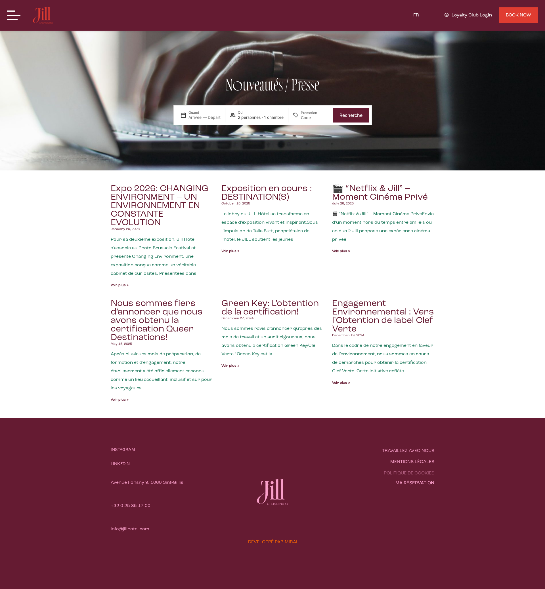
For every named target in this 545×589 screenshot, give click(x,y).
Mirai (291, 542)
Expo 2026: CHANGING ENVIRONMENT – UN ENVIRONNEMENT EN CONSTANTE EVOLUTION (159, 205)
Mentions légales (412, 462)
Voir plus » (120, 285)
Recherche (350, 115)
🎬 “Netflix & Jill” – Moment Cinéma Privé (380, 193)
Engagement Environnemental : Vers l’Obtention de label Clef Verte (383, 316)
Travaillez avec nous (408, 451)
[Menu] (15, 15)
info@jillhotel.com (130, 529)
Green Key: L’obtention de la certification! (270, 308)
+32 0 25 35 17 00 (130, 506)
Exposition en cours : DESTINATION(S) (266, 193)
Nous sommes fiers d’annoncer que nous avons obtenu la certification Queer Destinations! (157, 320)
